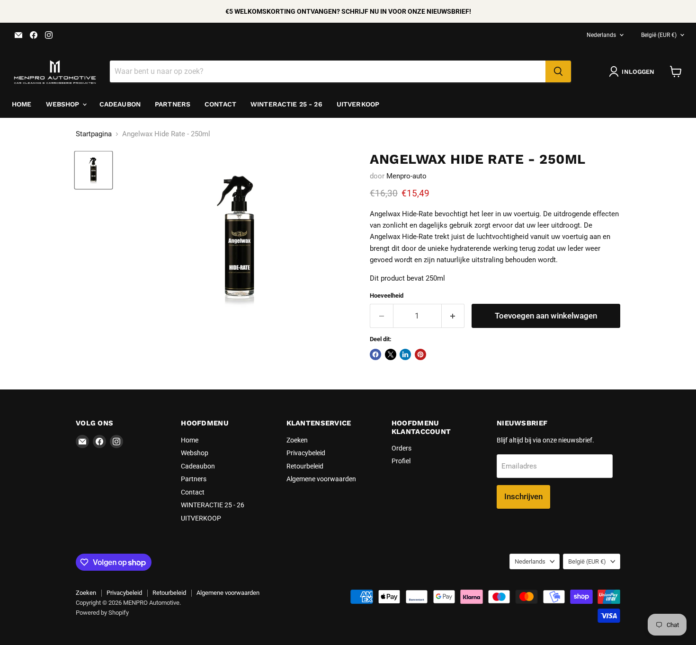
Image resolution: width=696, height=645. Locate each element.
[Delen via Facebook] (375, 354)
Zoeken (297, 440)
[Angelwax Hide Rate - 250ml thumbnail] (93, 170)
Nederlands (601, 35)
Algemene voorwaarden (321, 479)
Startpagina (94, 134)
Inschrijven (523, 496)
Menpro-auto (406, 176)
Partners (172, 104)
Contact (220, 104)
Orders (401, 448)
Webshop (63, 104)
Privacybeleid (305, 453)
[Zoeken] (558, 71)
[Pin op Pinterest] (420, 354)
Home (22, 104)
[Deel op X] (390, 354)
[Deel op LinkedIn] (405, 354)
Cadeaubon (120, 104)
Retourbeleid (304, 466)
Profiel (401, 461)
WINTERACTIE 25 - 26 (286, 104)
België (659, 35)
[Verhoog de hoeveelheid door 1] (453, 316)
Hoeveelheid (386, 295)
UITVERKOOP (358, 104)
